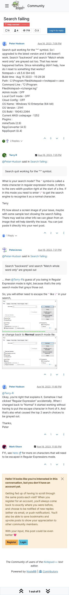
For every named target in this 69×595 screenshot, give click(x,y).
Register (11, 542)
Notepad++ (51, 561)
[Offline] (5, 43)
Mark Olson (15, 446)
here (15, 452)
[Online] (5, 249)
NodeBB (31, 571)
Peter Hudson (16, 43)
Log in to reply (56, 30)
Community (36, 6)
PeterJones (15, 250)
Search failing (38, 161)
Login (23, 542)
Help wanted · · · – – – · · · (18, 24)
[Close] (62, 479)
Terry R (13, 155)
